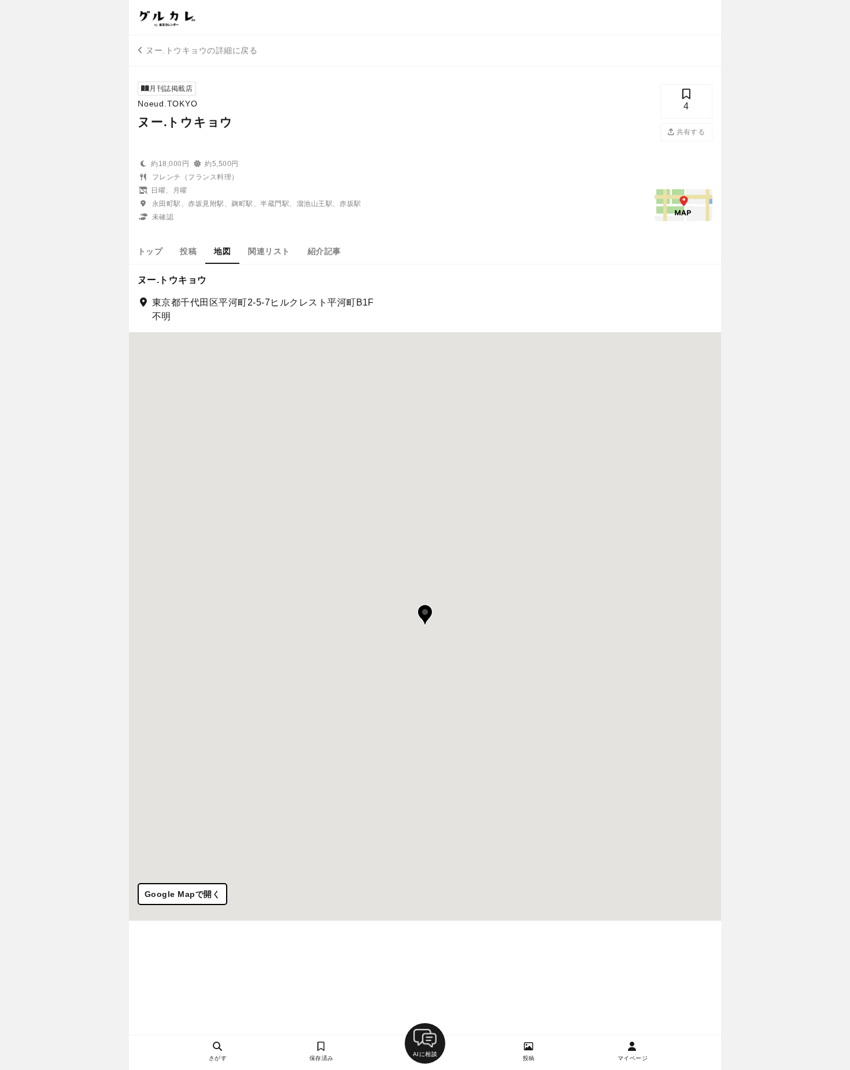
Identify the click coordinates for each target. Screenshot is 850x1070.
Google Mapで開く (182, 894)
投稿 (188, 251)
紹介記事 (324, 251)
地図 (222, 251)
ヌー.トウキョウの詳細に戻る (201, 50)
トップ (150, 251)
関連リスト (269, 251)
